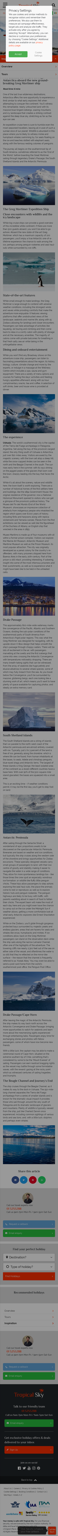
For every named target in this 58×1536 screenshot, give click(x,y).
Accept (18, 54)
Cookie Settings (38, 54)
